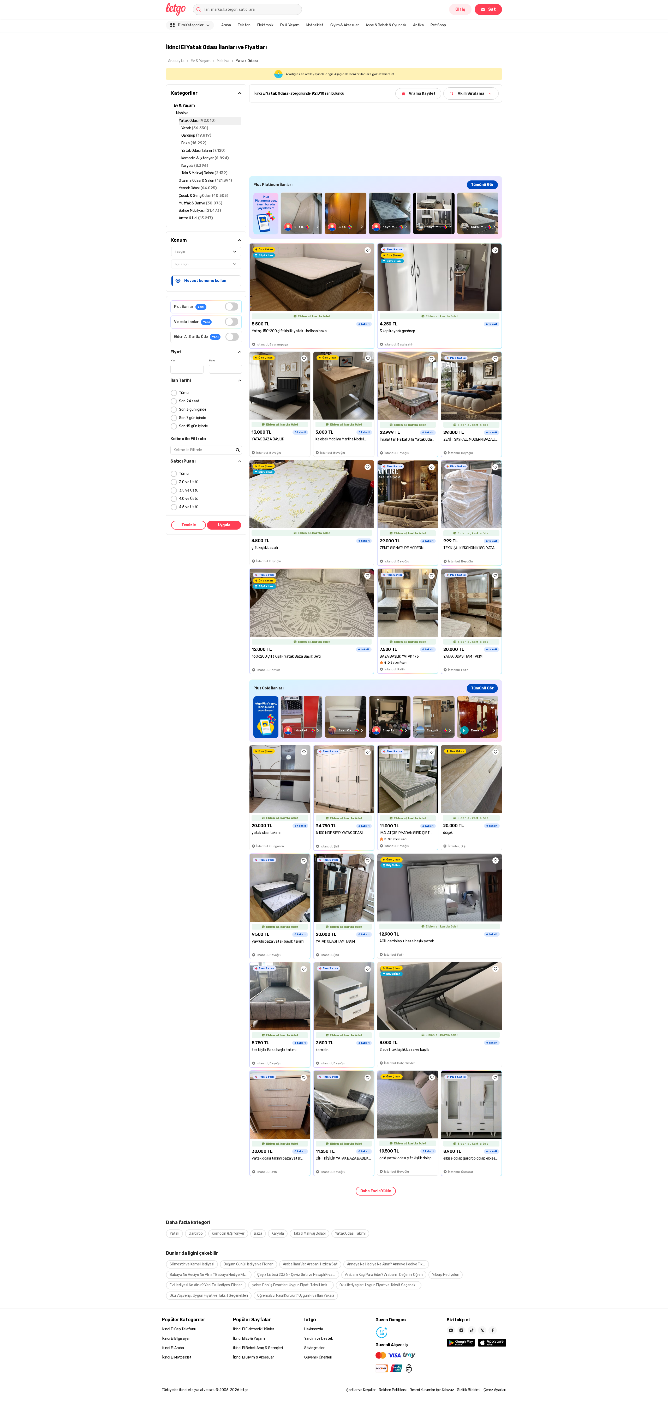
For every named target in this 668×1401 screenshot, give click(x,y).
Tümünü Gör (482, 185)
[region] (375, 213)
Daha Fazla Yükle (375, 1191)
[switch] (231, 306)
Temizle (188, 525)
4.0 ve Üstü (188, 498)
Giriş (460, 9)
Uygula (224, 525)
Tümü (184, 393)
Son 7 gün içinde (192, 418)
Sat (492, 9)
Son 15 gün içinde (193, 426)
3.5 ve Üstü (188, 490)
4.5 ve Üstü (188, 507)
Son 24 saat (189, 401)
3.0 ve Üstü (188, 482)
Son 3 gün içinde (192, 409)
